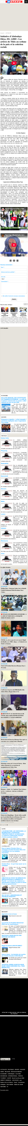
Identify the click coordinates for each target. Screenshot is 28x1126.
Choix (2, 553)
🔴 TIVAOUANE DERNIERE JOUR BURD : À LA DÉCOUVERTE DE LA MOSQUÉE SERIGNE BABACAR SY (14, 616)
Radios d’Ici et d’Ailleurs (20, 321)
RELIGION (24, 317)
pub (15, 321)
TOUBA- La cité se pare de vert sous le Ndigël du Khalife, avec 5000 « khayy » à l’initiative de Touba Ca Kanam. (14, 642)
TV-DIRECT (13, 320)
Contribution (3, 322)
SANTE (17, 320)
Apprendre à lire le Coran (9, 914)
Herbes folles (5, 438)
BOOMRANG (3, 1076)
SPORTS (12, 317)
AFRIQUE (7, 322)
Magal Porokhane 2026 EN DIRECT (12, 945)
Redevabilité (4, 463)
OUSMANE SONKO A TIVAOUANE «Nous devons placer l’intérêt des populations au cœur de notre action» (23, 314)
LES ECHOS (11, 321)
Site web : (3, 276)
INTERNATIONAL (4, 320)
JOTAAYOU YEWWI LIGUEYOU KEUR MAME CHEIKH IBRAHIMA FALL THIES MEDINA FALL (13, 966)
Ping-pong (4, 450)
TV (26, 322)
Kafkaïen (3, 528)
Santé (26, 321)
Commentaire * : (5, 281)
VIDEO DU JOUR (18, 322)
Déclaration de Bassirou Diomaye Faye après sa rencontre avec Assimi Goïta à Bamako (14, 740)
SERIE (20, 317)
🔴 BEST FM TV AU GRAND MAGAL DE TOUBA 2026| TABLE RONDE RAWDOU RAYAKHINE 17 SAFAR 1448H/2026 (12, 715)
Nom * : (3, 267)
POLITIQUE (8, 317)
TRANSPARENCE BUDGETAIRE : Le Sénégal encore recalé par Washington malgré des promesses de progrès (4, 314)
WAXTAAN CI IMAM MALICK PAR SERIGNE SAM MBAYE (11, 936)
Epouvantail (4, 476)
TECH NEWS (12, 322)
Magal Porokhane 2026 (14, 947)
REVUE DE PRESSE (16, 1071)
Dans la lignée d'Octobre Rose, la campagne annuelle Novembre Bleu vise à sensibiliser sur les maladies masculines (13, 850)
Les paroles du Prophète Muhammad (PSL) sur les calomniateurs (12, 923)
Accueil (2, 33)
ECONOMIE (4, 395)
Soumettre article (4, 1090)
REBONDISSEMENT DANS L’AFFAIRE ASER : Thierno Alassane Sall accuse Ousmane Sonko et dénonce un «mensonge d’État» (14, 314)
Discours (3, 488)
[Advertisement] (14, 17)
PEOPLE (9, 320)
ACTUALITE (8, 33)
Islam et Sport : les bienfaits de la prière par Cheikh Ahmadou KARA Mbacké (14, 955)
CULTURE (18, 1073)
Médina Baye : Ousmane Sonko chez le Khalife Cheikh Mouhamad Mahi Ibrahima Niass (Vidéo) (13, 590)
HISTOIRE (24, 322)
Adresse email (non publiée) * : (8, 272)
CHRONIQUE (4, 435)
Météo (3, 501)
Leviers (3, 514)
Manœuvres (4, 541)
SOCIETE (17, 317)
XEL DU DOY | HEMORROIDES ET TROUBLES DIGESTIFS (12, 895)
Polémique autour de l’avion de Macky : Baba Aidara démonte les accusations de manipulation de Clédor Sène (13, 765)
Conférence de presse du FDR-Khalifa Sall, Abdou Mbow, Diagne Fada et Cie (12, 691)
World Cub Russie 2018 (23, 320)
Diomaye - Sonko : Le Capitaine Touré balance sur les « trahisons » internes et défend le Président (13, 791)
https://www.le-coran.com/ (15, 916)
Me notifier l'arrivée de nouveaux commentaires (14, 296)
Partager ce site (5, 1059)
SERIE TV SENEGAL (4, 321)
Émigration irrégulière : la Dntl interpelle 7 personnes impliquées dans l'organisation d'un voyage (14, 421)
